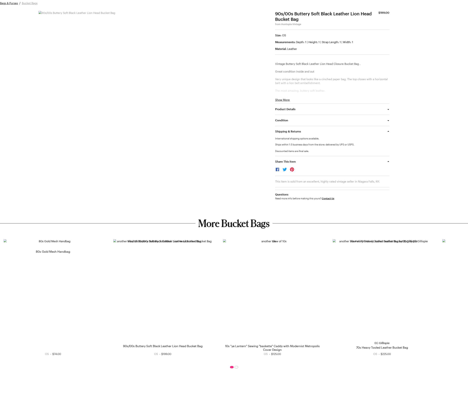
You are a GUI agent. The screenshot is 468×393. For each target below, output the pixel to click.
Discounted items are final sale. (292, 151)
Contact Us (328, 198)
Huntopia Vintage (291, 24)
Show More (282, 99)
